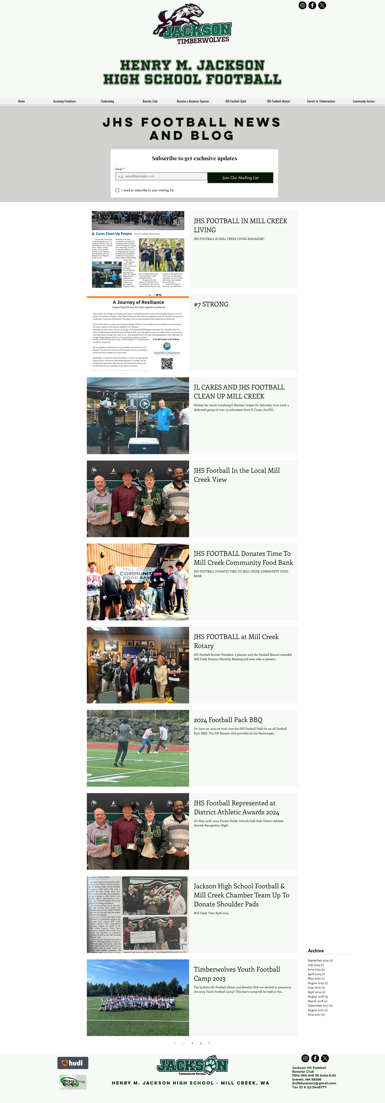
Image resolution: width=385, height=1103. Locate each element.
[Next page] (209, 1042)
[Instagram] (302, 5)
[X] (322, 5)
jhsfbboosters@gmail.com (314, 1083)
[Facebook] (312, 5)
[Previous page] (175, 1042)
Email (120, 169)
